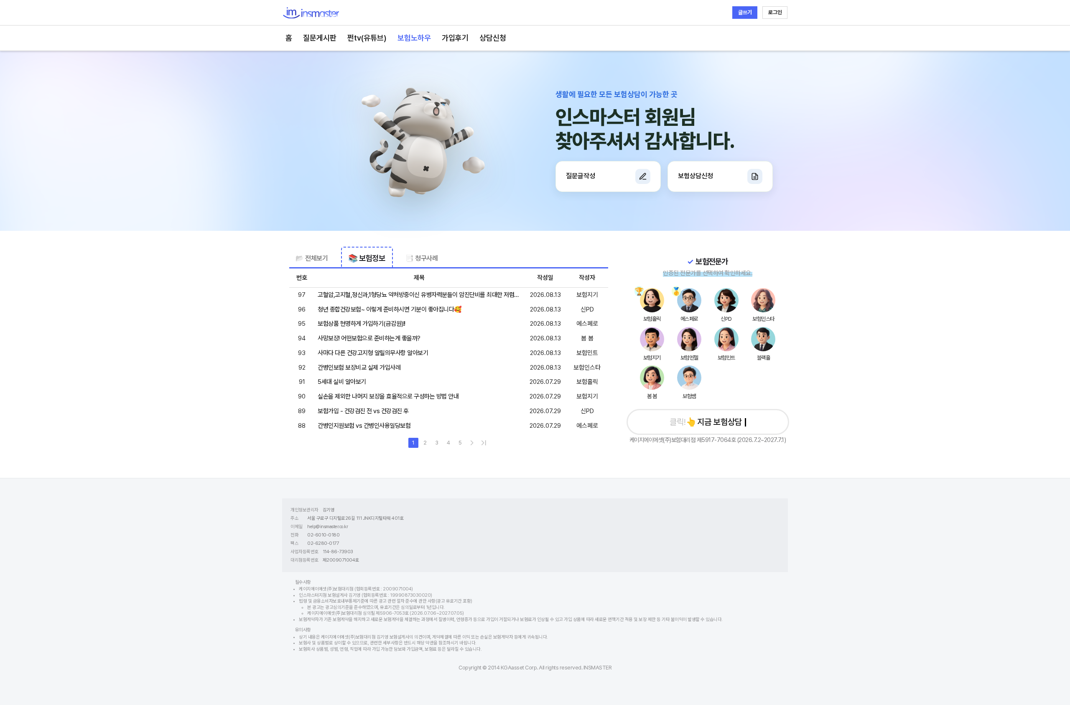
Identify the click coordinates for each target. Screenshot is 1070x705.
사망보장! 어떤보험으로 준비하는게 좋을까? (369, 338)
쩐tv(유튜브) (367, 37)
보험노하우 (414, 37)
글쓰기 (745, 12)
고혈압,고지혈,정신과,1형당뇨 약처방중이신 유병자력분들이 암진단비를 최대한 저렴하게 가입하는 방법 (419, 295)
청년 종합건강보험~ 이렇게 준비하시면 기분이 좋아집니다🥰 (390, 309)
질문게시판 (319, 37)
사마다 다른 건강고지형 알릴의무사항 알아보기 (373, 353)
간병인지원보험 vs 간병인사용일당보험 (364, 425)
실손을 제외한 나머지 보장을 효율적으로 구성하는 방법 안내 (388, 396)
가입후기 (455, 37)
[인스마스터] (311, 12)
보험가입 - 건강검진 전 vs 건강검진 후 (363, 411)
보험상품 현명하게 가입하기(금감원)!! (361, 323)
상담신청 (492, 37)
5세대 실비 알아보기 (342, 382)
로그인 (775, 12)
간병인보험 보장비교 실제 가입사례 (359, 367)
